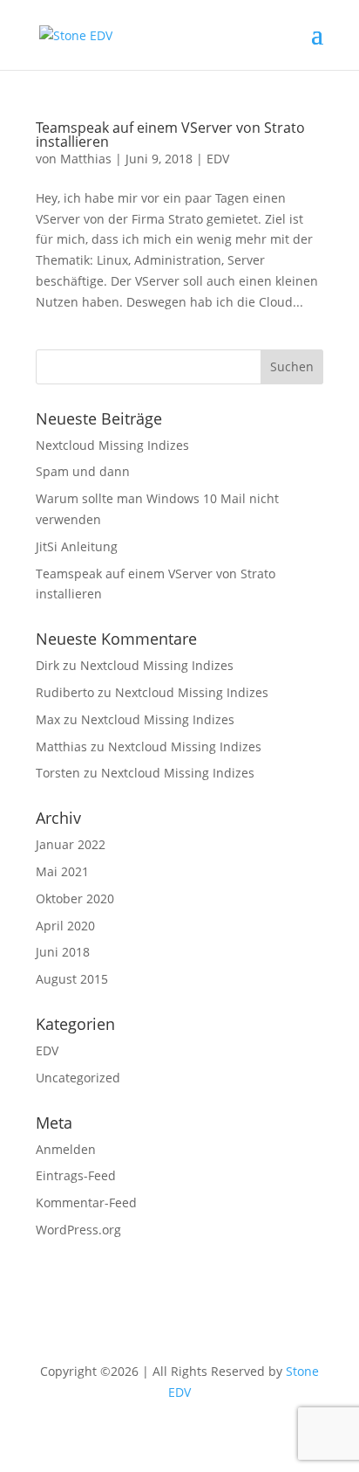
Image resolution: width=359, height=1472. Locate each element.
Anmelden (66, 1149)
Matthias (86, 158)
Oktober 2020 (75, 898)
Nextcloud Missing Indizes (112, 445)
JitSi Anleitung (77, 546)
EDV (218, 158)
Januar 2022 (70, 844)
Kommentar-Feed (86, 1202)
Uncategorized (78, 1077)
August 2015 (72, 979)
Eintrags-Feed (76, 1175)
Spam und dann (83, 471)
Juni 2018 (63, 951)
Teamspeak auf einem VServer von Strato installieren (170, 134)
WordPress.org (78, 1229)
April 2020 (65, 925)
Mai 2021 (62, 871)
